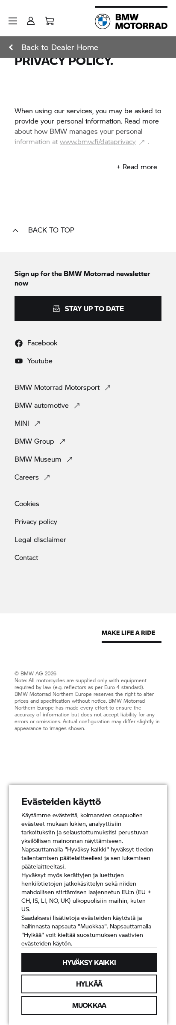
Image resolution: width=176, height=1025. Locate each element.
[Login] (31, 18)
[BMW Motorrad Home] (131, 21)
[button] (13, 21)
